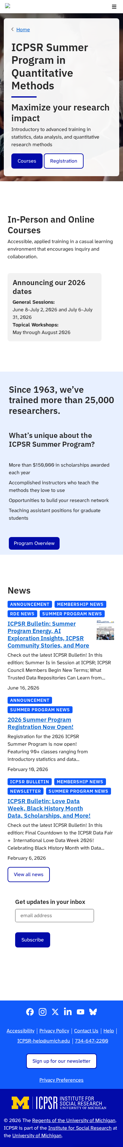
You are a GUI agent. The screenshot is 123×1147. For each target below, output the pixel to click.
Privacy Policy (54, 1030)
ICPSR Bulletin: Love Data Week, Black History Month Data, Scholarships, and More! (49, 808)
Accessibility (20, 1030)
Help (108, 1030)
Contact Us (86, 1030)
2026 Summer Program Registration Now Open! (40, 723)
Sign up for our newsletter (61, 1061)
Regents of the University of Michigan (73, 1120)
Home (23, 29)
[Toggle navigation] (114, 6)
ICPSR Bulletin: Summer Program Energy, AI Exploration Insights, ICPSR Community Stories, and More (48, 634)
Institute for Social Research (80, 1128)
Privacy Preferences (61, 1080)
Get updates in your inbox (50, 901)
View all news (29, 874)
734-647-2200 (91, 1040)
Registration (63, 161)
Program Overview (34, 543)
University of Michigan (37, 1135)
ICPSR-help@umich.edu (43, 1040)
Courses (27, 161)
